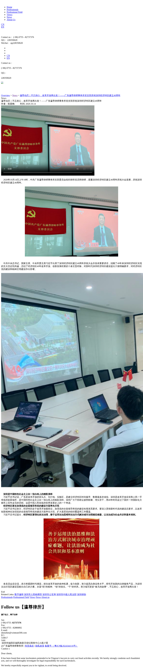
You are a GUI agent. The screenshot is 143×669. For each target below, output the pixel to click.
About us (45, 597)
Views (9, 14)
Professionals (12, 9)
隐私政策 (39, 646)
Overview (5, 95)
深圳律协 (81, 594)
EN (2, 27)
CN (2, 24)
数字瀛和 (19, 594)
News (9, 17)
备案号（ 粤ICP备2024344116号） (61, 646)
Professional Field (14, 12)
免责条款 (29, 646)
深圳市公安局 (49, 594)
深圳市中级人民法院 (66, 594)
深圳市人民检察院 (33, 594)
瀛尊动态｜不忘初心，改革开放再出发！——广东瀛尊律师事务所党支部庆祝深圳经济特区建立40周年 (70, 95)
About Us (11, 19)
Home (9, 7)
